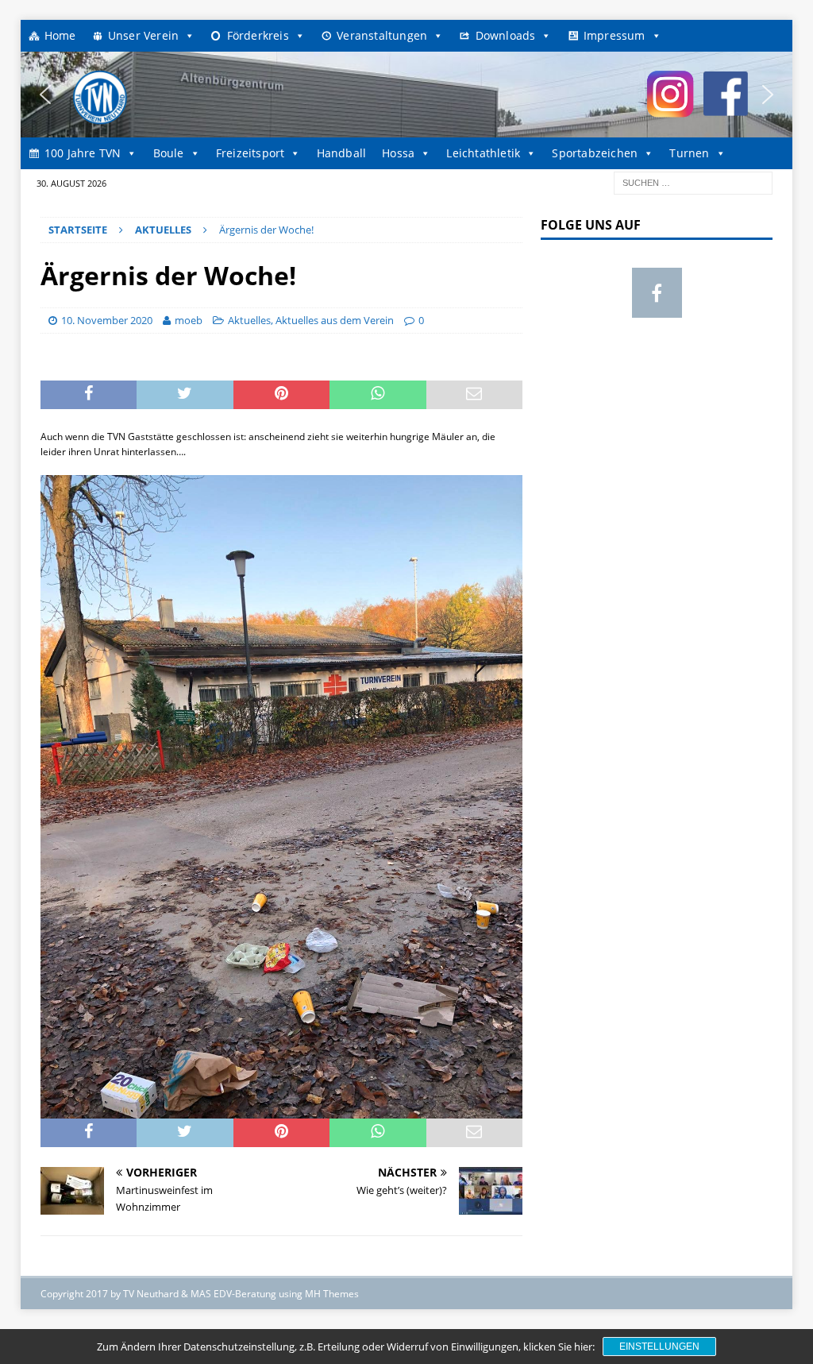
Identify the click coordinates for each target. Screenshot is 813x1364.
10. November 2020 (106, 320)
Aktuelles (249, 320)
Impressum (614, 35)
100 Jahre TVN (82, 152)
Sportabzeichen (595, 152)
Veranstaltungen (382, 35)
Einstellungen (659, 1346)
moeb (188, 320)
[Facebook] (657, 293)
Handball (342, 152)
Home (60, 35)
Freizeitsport (250, 152)
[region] (407, 94)
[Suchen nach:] (693, 181)
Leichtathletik (483, 152)
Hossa (398, 152)
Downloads (506, 35)
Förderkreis (258, 35)
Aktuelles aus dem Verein (334, 320)
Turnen (689, 152)
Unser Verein (143, 35)
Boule (168, 152)
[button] (45, 94)
